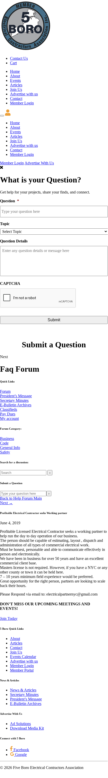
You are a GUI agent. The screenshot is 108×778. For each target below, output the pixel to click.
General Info (10, 447)
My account (9, 418)
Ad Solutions (20, 724)
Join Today (9, 618)
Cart (13, 63)
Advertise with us (24, 94)
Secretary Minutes (14, 400)
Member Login (22, 103)
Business (7, 438)
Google (20, 754)
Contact (16, 98)
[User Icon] (8, 114)
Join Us (16, 89)
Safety (5, 452)
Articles (16, 85)
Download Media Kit (27, 728)
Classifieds (8, 409)
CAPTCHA (10, 283)
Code (4, 443)
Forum (5, 391)
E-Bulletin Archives (15, 405)
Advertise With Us (39, 163)
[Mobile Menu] (2, 115)
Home (15, 71)
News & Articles (23, 690)
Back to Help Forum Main (21, 498)
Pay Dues (7, 414)
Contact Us (19, 58)
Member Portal (22, 670)
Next (4, 357)
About (15, 76)
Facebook (21, 750)
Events (15, 80)
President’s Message (16, 396)
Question (9, 201)
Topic (5, 224)
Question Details (14, 241)
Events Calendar (23, 657)
